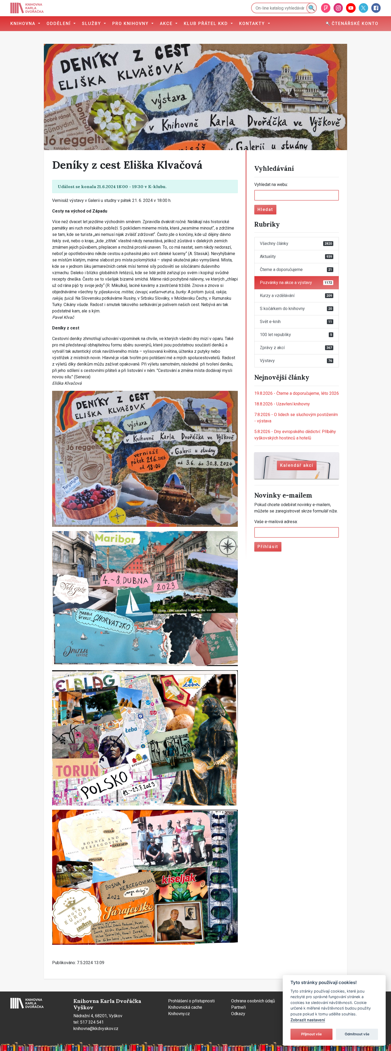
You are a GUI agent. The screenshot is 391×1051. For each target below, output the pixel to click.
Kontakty (253, 23)
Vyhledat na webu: (271, 184)
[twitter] (363, 7)
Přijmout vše (311, 1034)
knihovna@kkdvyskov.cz (95, 1028)
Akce (167, 23)
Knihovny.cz (179, 1013)
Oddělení (59, 23)
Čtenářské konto (354, 23)
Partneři (238, 1007)
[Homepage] (27, 8)
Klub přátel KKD (207, 23)
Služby (92, 23)
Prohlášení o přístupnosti (191, 1000)
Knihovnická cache (185, 1007)
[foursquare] (325, 7)
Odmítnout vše (357, 1034)
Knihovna (23, 23)
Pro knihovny (131, 23)
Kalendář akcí (296, 465)
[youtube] (350, 7)
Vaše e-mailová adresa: (276, 521)
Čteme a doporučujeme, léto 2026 (296, 393)
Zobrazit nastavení (307, 1020)
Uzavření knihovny (282, 403)
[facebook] (376, 7)
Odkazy (238, 1013)
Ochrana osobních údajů (253, 1000)
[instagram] (338, 7)
